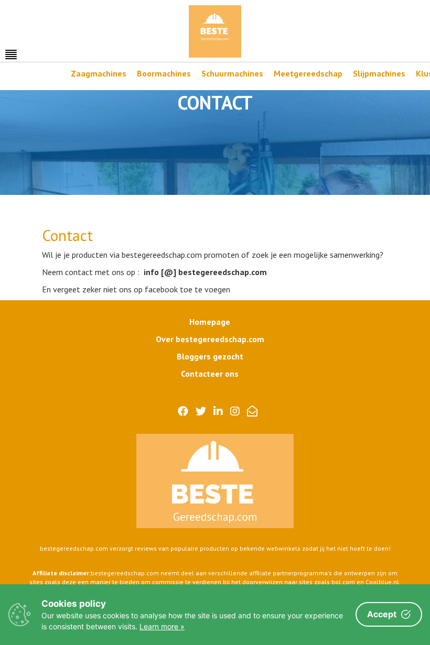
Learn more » (162, 626)
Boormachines (164, 73)
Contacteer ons (210, 373)
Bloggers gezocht (210, 356)
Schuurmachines (232, 73)
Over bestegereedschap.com (210, 339)
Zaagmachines (98, 73)
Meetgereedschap (308, 73)
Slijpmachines (379, 73)
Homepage (209, 321)
